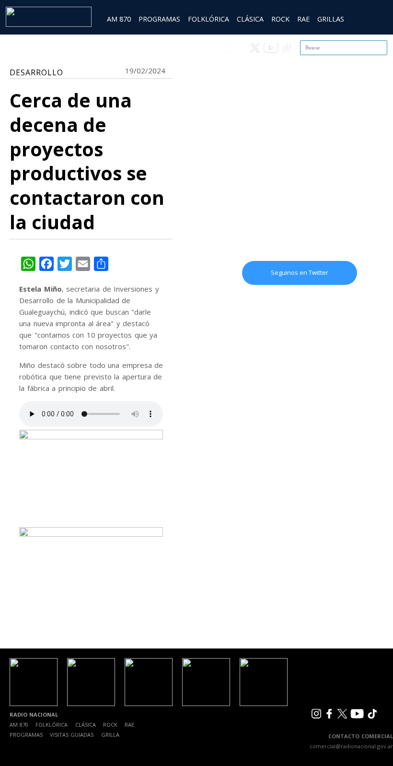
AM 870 (119, 19)
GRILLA (110, 734)
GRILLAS (330, 19)
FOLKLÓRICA (208, 19)
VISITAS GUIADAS (71, 734)
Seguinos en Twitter (299, 272)
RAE (303, 19)
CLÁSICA (250, 19)
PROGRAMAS (159, 19)
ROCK (280, 19)
